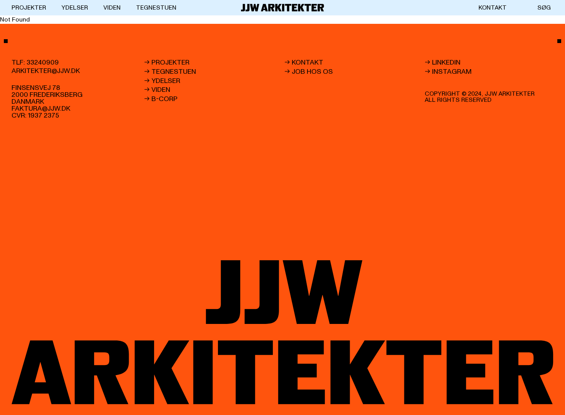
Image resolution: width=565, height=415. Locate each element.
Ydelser (74, 8)
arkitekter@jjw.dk (46, 71)
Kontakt (493, 8)
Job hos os (312, 71)
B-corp (164, 99)
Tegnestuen (156, 8)
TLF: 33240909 (35, 62)
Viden (112, 8)
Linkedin (446, 62)
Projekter (29, 8)
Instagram (452, 71)
